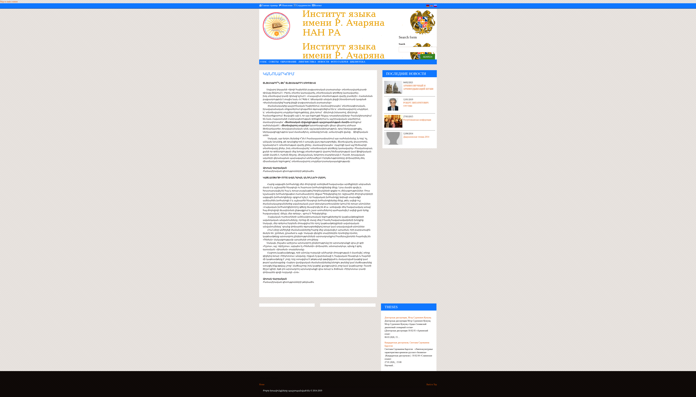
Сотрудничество (303, 5)
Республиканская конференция (417, 120)
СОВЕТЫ (274, 61)
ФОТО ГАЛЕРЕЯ (339, 61)
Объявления (287, 5)
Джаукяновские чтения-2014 (416, 137)
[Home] (276, 26)
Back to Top (431, 384)
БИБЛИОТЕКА (357, 61)
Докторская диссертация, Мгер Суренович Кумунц (408, 317)
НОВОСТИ (323, 61)
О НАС (263, 61)
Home (261, 384)
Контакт (318, 5)
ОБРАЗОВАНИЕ (288, 61)
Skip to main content (9, 1)
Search (402, 44)
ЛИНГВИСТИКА (307, 61)
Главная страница (270, 5)
